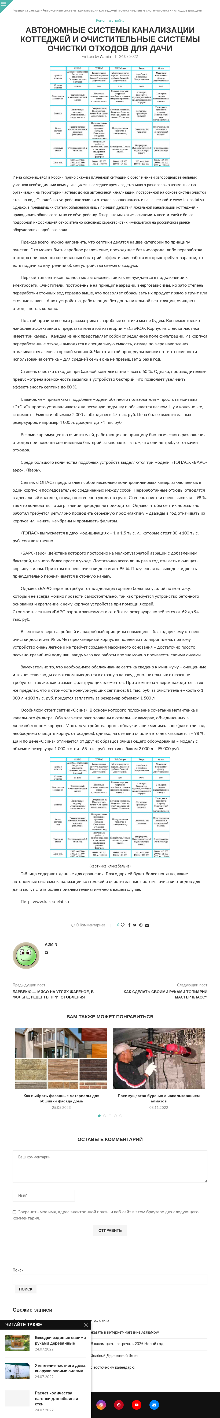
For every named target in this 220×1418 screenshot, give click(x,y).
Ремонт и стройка (110, 21)
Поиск (18, 1270)
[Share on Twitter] (135, 925)
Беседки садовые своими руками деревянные (60, 1340)
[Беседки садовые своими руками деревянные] (17, 1343)
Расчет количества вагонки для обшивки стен (56, 1398)
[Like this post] (122, 925)
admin (105, 57)
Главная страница (26, 10)
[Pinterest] (119, 1405)
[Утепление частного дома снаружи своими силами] (17, 1371)
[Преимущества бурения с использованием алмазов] (159, 1058)
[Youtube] (136, 1405)
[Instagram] (101, 1405)
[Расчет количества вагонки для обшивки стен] (17, 1398)
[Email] (154, 1405)
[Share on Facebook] (129, 925)
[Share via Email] (147, 925)
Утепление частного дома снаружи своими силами (60, 1368)
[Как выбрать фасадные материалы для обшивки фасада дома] (61, 1058)
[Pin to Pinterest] (140, 925)
